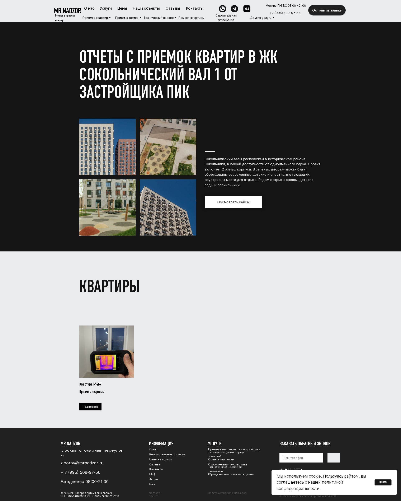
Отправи (334, 458)
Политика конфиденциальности (227, 493)
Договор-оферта (155, 494)
